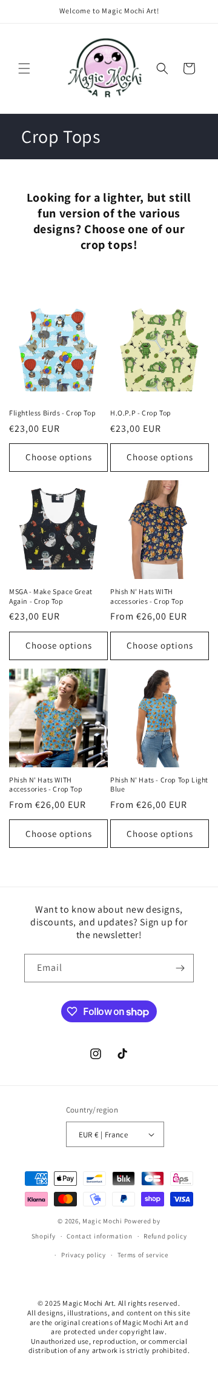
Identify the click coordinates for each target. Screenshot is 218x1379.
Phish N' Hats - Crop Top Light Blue (159, 784)
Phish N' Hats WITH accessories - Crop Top (146, 596)
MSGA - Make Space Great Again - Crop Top (51, 596)
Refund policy (165, 1236)
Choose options (58, 457)
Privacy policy (83, 1255)
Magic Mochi (102, 1221)
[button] (24, 68)
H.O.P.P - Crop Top (140, 412)
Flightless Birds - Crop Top (52, 412)
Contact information (99, 1236)
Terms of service (142, 1255)
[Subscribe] (180, 968)
